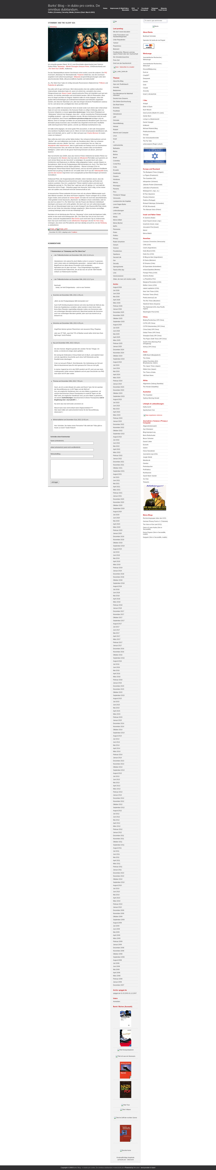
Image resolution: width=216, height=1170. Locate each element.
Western (64, 158)
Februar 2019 (117, 568)
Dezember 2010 (118, 873)
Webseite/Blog (55, 454)
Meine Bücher (118, 223)
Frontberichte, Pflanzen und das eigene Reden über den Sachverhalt (125, 53)
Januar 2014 (117, 758)
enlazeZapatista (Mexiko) (151, 270)
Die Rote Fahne (118, 105)
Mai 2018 (116, 596)
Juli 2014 (116, 739)
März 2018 (116, 602)
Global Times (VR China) (151, 332)
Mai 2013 (116, 782)
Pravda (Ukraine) (149, 197)
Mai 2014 (116, 745)
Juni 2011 (116, 854)
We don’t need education (121, 32)
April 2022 (116, 449)
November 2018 (118, 577)
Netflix (62, 69)
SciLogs (145, 135)
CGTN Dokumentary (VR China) (154, 326)
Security (116, 263)
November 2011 (118, 839)
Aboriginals (52, 145)
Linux (115, 136)
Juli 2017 (116, 627)
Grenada (116, 120)
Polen (115, 232)
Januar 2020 (117, 533)
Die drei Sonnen (56, 173)
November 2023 (118, 390)
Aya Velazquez (148, 429)
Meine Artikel (117, 220)
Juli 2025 (116, 328)
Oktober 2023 (117, 393)
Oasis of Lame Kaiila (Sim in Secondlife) (152, 528)
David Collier (147, 441)
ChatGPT (146, 75)
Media (115, 217)
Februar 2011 (117, 867)
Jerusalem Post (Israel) (151, 227)
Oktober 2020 (117, 505)
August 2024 (117, 362)
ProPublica (146, 469)
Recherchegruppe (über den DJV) (154, 518)
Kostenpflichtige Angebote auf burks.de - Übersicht (125, 1159)
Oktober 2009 (117, 916)
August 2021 (117, 474)
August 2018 (117, 586)
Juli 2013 (116, 776)
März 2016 (116, 677)
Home (105, 8)
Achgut (145, 103)
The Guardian (147, 395)
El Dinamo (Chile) (149, 263)
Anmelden (116, 1001)
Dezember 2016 (118, 649)
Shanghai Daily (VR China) (152, 336)
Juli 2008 (116, 963)
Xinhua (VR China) (149, 347)
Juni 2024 (116, 368)
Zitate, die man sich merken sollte (124, 279)
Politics (115, 235)
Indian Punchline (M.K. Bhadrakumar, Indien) (150, 362)
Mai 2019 (116, 558)
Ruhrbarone (147, 473)
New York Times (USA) (150, 291)
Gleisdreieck (117, 114)
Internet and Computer (120, 133)
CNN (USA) (147, 245)
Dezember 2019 (118, 536)
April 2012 (116, 823)
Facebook (145, 8)
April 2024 (116, 374)
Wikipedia (77, 77)
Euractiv (145, 445)
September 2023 (118, 396)
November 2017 (118, 614)
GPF (114, 117)
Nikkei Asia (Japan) (149, 369)
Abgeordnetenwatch (150, 426)
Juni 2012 (116, 817)
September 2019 (118, 546)
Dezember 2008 (118, 948)
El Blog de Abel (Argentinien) (153, 257)
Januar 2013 (117, 795)
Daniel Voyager (148, 122)
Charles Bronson (92, 133)
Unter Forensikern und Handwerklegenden (120, 36)
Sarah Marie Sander (150, 476)
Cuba (115, 167)
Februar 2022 (117, 455)
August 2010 (117, 885)
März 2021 (116, 490)
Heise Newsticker (149, 451)
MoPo (115, 226)
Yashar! (115, 43)
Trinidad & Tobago (119, 195)
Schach (115, 245)
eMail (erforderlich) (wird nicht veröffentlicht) (65, 447)
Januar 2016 (117, 683)
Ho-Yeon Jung (98, 221)
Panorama (116, 229)
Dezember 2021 (118, 462)
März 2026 (116, 303)
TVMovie (102, 83)
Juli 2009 (116, 926)
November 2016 (118, 652)
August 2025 (117, 325)
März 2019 (116, 564)
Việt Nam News (148, 375)
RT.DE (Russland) (149, 206)
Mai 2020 (116, 521)
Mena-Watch (147, 233)
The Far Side (147, 141)
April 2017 (116, 636)
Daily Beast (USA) (149, 251)
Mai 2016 (116, 670)
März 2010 (116, 901)
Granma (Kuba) (148, 276)
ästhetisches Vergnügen (80, 221)
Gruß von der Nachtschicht (122, 63)
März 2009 (116, 938)
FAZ (105, 73)
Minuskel (137, 1168)
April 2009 (116, 935)
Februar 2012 (117, 829)
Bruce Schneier (148, 438)
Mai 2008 (116, 969)
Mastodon (125, 10)
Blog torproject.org (149, 432)
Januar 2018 (117, 608)
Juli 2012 (116, 814)
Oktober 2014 (117, 730)
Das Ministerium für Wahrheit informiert (123, 94)
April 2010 (116, 898)
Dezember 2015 (118, 686)
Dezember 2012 (118, 798)
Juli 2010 (116, 888)
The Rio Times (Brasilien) (151, 301)
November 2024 (118, 353)
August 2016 (117, 661)
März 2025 (116, 340)
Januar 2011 (117, 870)
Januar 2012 (117, 832)
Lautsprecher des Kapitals (122, 201)
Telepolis (146, 482)
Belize (115, 151)
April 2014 (116, 748)
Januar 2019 (117, 571)
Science (116, 248)
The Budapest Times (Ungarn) (153, 172)
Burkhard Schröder (149, 36)
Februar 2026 (117, 306)
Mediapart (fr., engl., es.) (151, 191)
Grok (144, 85)
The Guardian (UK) (149, 178)
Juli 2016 (116, 664)
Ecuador (116, 170)
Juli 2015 (116, 701)
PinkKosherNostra (149, 131)
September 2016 (118, 658)
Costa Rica (117, 164)
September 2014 (118, 733)
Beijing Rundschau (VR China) (153, 320)
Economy (116, 108)
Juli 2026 (116, 290)
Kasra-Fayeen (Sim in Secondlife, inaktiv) (154, 533)
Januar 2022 (117, 459)
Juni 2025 (116, 331)
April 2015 (116, 711)
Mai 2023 (116, 409)
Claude (145, 88)
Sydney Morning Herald (151, 398)
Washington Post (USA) (151, 312)
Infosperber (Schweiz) (150, 181)
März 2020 (116, 527)
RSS (133, 8)
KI (113, 142)
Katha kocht (147, 407)
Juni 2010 (116, 892)
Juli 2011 (116, 851)
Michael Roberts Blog (150, 128)
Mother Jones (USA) (150, 285)
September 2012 (118, 807)
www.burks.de (119, 1168)
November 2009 (118, 913)
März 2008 (116, 976)
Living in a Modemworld (151, 119)
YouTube (135, 10)
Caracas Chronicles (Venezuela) (154, 241)
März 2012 (116, 826)
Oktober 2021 (117, 468)
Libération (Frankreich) (150, 188)
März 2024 (116, 378)
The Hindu (146, 358)
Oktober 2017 (117, 617)
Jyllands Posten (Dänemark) (152, 185)
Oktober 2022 (117, 430)
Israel (115, 139)
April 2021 (116, 487)
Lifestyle (116, 207)
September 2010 (118, 882)
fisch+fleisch (147, 110)
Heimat (115, 126)
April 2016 (116, 673)
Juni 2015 (116, 705)
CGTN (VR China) (149, 323)
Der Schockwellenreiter (151, 138)
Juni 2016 (116, 667)
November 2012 (118, 801)
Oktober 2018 (117, 580)
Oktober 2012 (117, 804)
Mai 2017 (116, 633)
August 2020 (117, 511)
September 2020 (118, 508)
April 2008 (116, 973)
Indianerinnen (64, 145)
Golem (145, 448)
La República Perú (149, 279)
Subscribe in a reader (126, 67)
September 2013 (118, 770)
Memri (145, 230)
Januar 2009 (117, 944)
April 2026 (116, 300)
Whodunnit (83, 158)
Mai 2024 (116, 371)
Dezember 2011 (118, 835)
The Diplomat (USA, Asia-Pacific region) (154, 308)
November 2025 (118, 315)
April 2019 (116, 561)
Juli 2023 (116, 402)
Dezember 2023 (118, 387)
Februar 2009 (117, 941)
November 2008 (118, 951)
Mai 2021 (116, 483)
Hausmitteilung (118, 123)
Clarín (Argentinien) (149, 248)
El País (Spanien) (149, 194)
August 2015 (117, 698)
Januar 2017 (117, 645)
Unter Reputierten (119, 40)
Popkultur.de (52, 85)
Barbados (116, 148)
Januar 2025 (117, 346)
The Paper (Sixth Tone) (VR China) (155, 339)
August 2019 (117, 549)
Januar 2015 (117, 720)
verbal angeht (74, 198)
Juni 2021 (116, 480)
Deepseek (146, 78)
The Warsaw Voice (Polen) (152, 209)
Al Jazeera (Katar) (149, 218)
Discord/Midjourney (149, 69)
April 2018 (116, 599)
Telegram (154, 8)
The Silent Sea (53, 69)
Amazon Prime (84, 66)
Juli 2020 (116, 515)
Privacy (115, 238)
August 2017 (117, 624)
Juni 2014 (116, 742)
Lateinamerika (118, 145)
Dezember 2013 (118, 761)
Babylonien (117, 90)
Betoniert (116, 49)
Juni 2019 (116, 555)
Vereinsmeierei (118, 276)
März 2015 (116, 714)
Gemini (145, 81)
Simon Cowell (66, 93)
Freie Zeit (116, 60)
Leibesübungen (118, 210)
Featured (80, 75)
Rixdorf (115, 129)
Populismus (117, 46)
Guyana (115, 176)
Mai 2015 (116, 708)
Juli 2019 (116, 552)
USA (114, 273)
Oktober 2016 (117, 655)
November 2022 (118, 427)
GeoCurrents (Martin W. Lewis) (153, 113)
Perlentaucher (148, 466)
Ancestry (116, 87)
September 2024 (118, 359)
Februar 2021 (117, 493)
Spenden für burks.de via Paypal (154, 40)
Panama (116, 189)
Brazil (115, 157)
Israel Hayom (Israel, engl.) (152, 221)
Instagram (144, 10)
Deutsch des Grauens (120, 98)
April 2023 (116, 412)
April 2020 (116, 524)
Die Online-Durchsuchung (122, 101)
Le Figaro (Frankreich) (150, 175)
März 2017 (116, 639)
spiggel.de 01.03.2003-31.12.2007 (125, 993)
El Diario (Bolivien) (149, 260)
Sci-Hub (145, 479)
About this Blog (118, 81)
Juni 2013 (116, 779)
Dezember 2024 (118, 350)
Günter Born (147, 116)
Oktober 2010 (117, 879)
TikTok (153, 10)
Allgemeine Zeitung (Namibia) (153, 384)
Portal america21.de (150, 298)
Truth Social (162, 10)
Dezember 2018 (118, 574)
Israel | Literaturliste (149, 94)
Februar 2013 (117, 792)
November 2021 (118, 465)
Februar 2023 (117, 418)
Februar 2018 (117, 605)
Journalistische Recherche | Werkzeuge (152, 58)
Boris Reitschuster (149, 435)
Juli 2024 (116, 365)
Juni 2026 (116, 293)
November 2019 (118, 540)
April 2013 (116, 786)
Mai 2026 (116, 297)
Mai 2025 (116, 334)
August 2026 (117, 287)
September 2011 (118, 845)
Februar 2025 (117, 343)
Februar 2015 (117, 717)
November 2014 (118, 726)
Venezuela (116, 198)
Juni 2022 (116, 443)
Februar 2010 (117, 904)
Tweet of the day (118, 270)
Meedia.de (146, 460)
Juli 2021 (116, 477)
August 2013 (117, 773)
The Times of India (149, 372)
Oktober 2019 (117, 543)
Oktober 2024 (117, 356)
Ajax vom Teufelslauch (120, 84)
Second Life (117, 257)
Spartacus (116, 254)
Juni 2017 (116, 630)
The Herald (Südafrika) (150, 387)
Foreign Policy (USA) (150, 273)
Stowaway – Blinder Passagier (68, 66)
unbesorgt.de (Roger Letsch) (152, 144)
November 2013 (118, 764)
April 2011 (116, 860)
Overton (145, 463)
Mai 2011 (116, 857)
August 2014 (117, 736)
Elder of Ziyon (147, 107)
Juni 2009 (116, 929)
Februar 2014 (117, 754)
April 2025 (116, 337)
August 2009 (117, 923)
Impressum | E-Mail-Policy (119, 8)
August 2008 (117, 960)
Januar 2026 (117, 309)
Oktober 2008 (117, 954)
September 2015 (118, 695)
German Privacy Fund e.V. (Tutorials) (155, 521)
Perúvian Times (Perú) (150, 294)
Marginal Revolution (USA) (152, 282)
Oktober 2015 (117, 692)
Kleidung (103, 223)
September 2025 (118, 321)
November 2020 (118, 502)
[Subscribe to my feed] (116, 67)
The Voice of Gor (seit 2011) (152, 524)
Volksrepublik (99, 171)
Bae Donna (76, 219)
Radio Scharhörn (119, 242)
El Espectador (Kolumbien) (152, 266)
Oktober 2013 (117, 767)
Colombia (116, 161)
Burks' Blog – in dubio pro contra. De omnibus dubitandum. (74, 7)
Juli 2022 (116, 440)
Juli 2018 (116, 589)
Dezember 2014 (118, 723)
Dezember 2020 (118, 499)
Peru (114, 192)
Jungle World (147, 457)
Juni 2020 (116, 518)
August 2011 (117, 848)
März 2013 (116, 789)
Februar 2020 (117, 530)
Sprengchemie (118, 267)
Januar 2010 (117, 907)
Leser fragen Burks (119, 204)
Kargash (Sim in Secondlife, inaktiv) (155, 537)
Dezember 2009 (118, 910)
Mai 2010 (116, 895)
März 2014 (116, 751)
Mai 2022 (116, 446)
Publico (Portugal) (149, 200)
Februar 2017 (117, 642)
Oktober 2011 (117, 842)
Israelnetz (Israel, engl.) (151, 224)
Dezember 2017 (118, 611)
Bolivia (115, 154)
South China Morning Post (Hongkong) (152, 343)
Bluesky (164, 8)
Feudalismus (117, 251)
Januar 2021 (117, 496)
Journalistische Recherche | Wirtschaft (152, 65)
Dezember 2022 (118, 424)
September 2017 (118, 621)
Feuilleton (74, 232)
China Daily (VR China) (151, 329)
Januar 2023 (117, 421)
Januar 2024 (117, 384)
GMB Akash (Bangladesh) (151, 355)
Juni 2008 (116, 966)
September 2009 (118, 920)
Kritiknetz (146, 125)
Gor (114, 260)
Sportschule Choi (149, 410)
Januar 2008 (117, 982)
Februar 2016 (117, 680)
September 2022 (118, 434)
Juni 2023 (116, 406)
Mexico (115, 182)
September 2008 (118, 957)
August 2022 (117, 437)
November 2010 (118, 876)
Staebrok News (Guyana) (151, 304)
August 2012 (117, 811)
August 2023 (117, 399)
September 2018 (118, 583)
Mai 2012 (116, 820)
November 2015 (118, 689)
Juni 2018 (116, 592)
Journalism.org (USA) (150, 454)
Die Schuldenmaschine (121, 57)
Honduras (116, 179)
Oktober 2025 (117, 318)
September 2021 (118, 471)
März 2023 (116, 415)
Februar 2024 (117, 381)
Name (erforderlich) (57, 441)
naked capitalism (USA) (151, 288)
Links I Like (117, 214)
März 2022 (116, 452)
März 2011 (116, 863)
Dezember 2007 (118, 985)
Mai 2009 (116, 932)
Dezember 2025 (118, 312)
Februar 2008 (117, 979)
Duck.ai (145, 72)
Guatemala (117, 173)
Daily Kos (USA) (148, 254)
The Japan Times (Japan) (151, 366)
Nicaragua (116, 186)
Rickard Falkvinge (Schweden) (153, 203)
